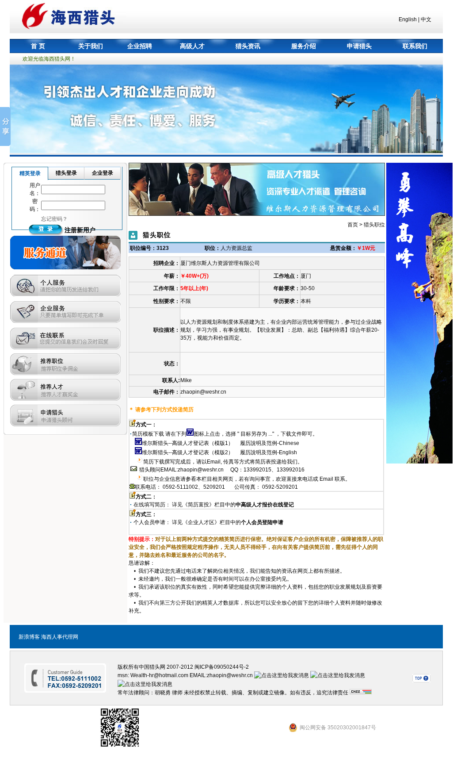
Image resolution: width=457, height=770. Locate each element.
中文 (426, 19)
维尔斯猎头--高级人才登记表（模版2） (187, 452)
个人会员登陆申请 (262, 522)
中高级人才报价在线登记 (265, 505)
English (408, 19)
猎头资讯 (248, 46)
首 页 (38, 46)
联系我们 (415, 46)
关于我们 (90, 46)
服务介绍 (303, 46)
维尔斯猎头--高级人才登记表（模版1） (187, 443)
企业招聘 (139, 46)
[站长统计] (361, 693)
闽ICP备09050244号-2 (221, 667)
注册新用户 (80, 230)
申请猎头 (359, 46)
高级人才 (192, 46)
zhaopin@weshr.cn (203, 392)
